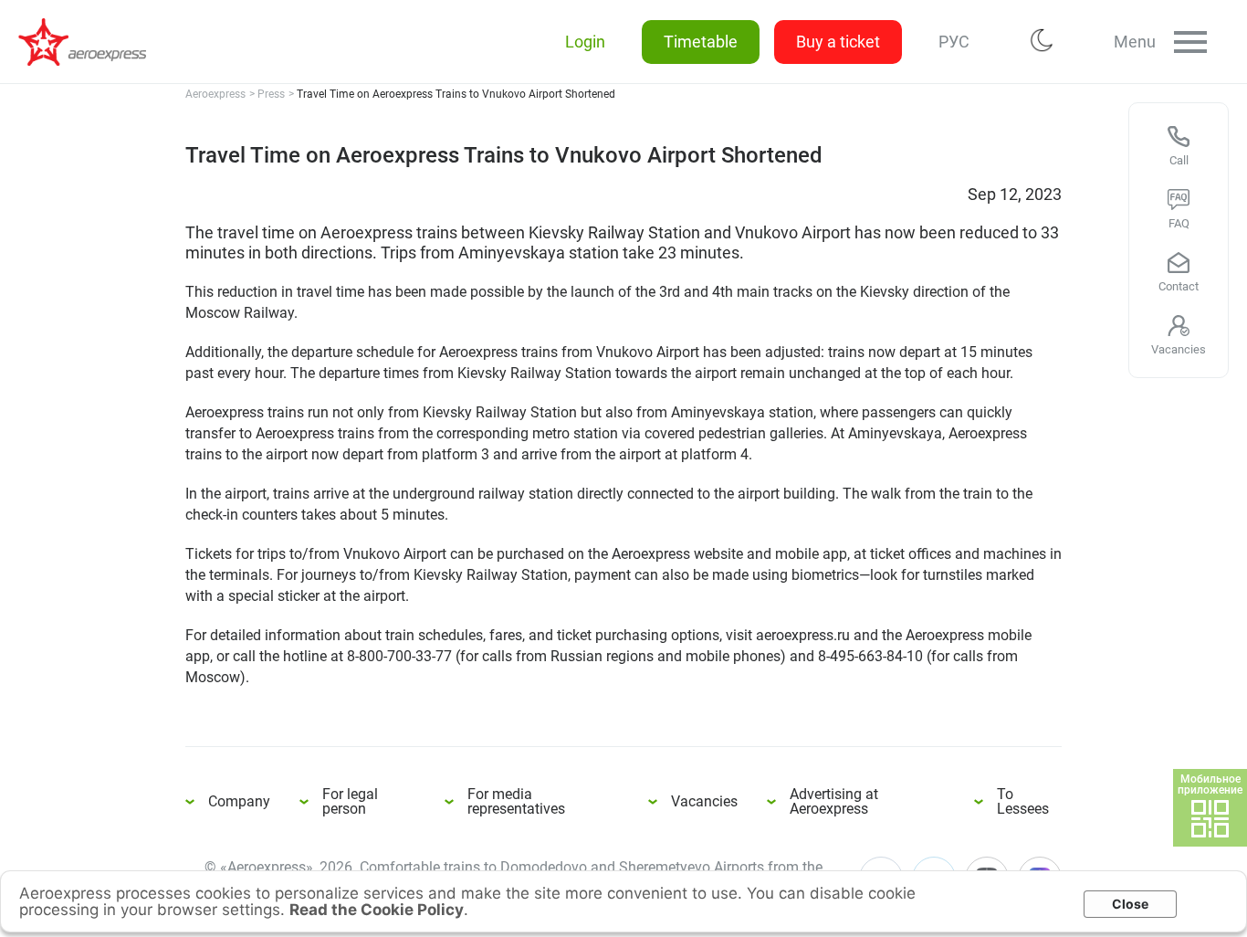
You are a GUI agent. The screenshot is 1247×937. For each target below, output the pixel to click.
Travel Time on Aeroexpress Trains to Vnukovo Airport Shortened (91, 42)
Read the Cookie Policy (376, 909)
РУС (953, 41)
